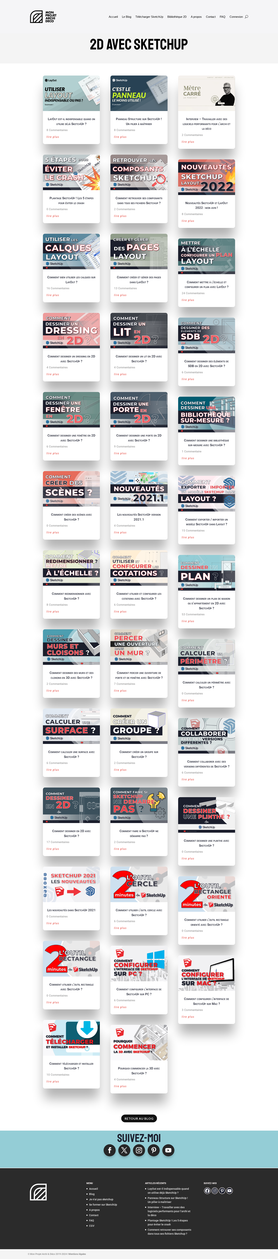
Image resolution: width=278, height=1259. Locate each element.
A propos (196, 16)
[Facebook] (207, 1190)
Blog (92, 1194)
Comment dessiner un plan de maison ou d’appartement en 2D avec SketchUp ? (206, 603)
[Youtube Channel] (229, 1190)
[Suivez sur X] (124, 1150)
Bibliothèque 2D (177, 16)
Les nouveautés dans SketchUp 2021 (71, 910)
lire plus (53, 136)
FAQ (222, 16)
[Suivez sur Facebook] (110, 1150)
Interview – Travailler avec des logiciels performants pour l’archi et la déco (206, 123)
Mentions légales (77, 1254)
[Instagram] (214, 1190)
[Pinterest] (222, 1190)
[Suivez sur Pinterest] (154, 1150)
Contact (211, 16)
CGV (91, 1225)
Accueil (113, 16)
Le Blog (126, 16)
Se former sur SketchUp (103, 1204)
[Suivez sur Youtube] (168, 1150)
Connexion (236, 16)
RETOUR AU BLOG (139, 1118)
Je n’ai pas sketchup (101, 1199)
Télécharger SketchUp (149, 16)
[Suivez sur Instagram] (139, 1150)
